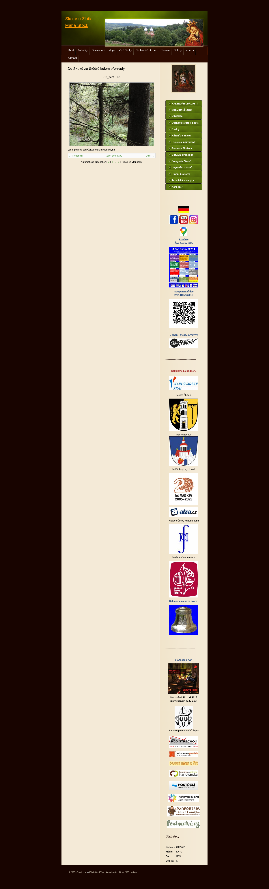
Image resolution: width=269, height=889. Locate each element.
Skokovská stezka (146, 50)
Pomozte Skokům (182, 148)
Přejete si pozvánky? (183, 142)
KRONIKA (177, 116)
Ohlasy (178, 50)
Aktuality (83, 50)
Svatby (176, 129)
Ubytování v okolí (182, 167)
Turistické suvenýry (183, 180)
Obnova (165, 50)
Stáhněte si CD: (183, 659)
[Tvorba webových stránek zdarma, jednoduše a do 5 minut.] (88, 872)
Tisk (102, 872)
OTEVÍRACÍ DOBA (182, 110)
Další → (150, 155)
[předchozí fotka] (74, 114)
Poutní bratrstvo (181, 174)
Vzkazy (190, 50)
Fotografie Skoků (181, 161)
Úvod (71, 50)
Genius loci (98, 50)
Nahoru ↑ (135, 872)
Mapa (112, 50)
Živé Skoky (125, 50)
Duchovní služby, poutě (185, 122)
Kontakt (72, 57)
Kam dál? (177, 186)
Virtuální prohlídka (182, 154)
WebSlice (94, 872)
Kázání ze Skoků (181, 135)
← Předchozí (76, 155)
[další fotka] (149, 114)
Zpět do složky (114, 155)
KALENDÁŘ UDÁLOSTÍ (185, 103)
